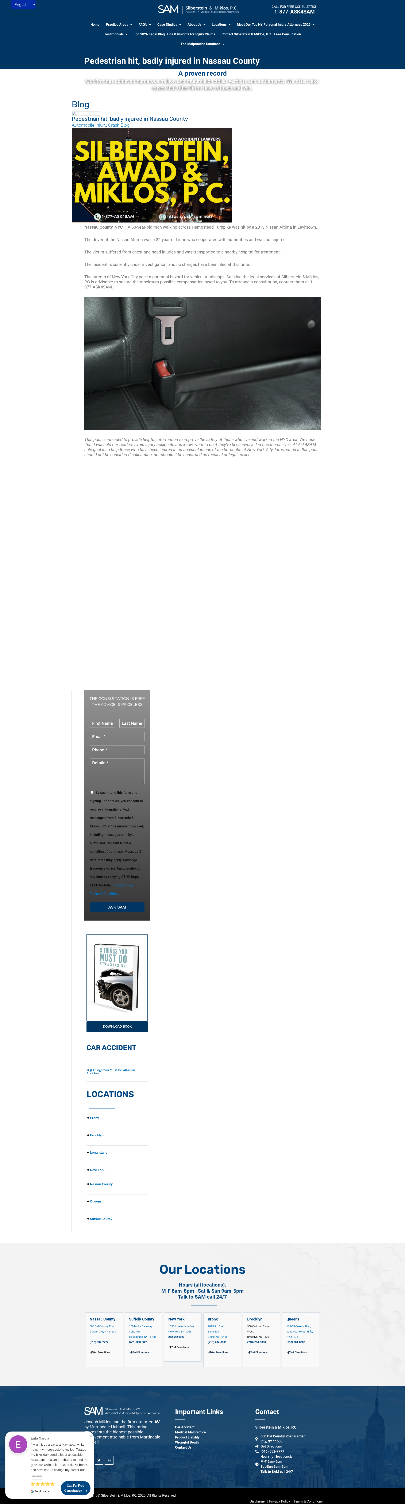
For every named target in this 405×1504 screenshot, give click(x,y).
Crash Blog (119, 125)
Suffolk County (100, 1219)
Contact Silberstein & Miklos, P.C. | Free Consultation (261, 34)
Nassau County (101, 1184)
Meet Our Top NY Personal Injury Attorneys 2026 (273, 25)
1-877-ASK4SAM (294, 12)
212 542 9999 (176, 1336)
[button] (119, 24)
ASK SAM (117, 907)
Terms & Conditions (104, 894)
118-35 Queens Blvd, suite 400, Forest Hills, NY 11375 (299, 1331)
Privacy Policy (123, 885)
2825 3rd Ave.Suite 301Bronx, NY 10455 (217, 1331)
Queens (95, 1201)
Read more (37, 1476)
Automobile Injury (89, 125)
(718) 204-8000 (217, 1342)
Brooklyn (96, 1135)
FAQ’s (143, 25)
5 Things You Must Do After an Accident (110, 1071)
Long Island (99, 1152)
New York (96, 1170)
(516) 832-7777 (99, 1342)
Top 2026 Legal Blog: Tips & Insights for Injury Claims (174, 34)
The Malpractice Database (200, 44)
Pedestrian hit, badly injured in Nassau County (172, 61)
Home (95, 25)
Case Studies (167, 25)
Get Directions (141, 1352)
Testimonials (114, 34)
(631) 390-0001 (138, 1342)
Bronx (94, 1118)
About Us (194, 25)
